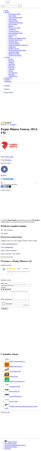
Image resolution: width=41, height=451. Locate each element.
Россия (10, 59)
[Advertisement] (20, 108)
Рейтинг (7, 79)
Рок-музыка (12, 16)
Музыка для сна (13, 48)
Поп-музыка (12, 19)
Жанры (7, 12)
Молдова (11, 66)
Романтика (12, 47)
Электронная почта (7, 285)
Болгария (11, 74)
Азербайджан (12, 76)
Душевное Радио (14, 386)
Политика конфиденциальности (15, 445)
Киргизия (11, 67)
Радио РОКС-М (14, 391)
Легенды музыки (14, 43)
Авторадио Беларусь (16, 366)
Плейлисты (8, 78)
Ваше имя (4, 283)
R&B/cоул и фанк (14, 54)
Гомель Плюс (13, 376)
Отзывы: (13, 124)
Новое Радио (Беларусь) (17, 381)
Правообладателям (11, 447)
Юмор (10, 36)
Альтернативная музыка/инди (18, 45)
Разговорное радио (14, 14)
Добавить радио (12, 441)
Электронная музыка (15, 17)
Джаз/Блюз (12, 29)
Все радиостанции (11, 443)
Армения (11, 69)
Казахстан (11, 64)
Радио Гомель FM (15, 371)
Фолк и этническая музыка (17, 38)
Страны (7, 57)
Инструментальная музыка (17, 50)
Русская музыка (13, 31)
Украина (11, 62)
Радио (6, 10)
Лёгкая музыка (13, 21)
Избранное (8, 81)
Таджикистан (12, 73)
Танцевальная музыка (15, 22)
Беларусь (11, 60)
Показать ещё (5, 412)
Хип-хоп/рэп (12, 35)
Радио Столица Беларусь (17, 361)
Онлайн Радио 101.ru (15, 40)
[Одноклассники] (4, 186)
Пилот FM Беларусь (15, 396)
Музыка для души (14, 28)
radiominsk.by (9, 247)
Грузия (10, 71)
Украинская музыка (14, 55)
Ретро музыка (12, 24)
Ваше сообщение (6, 299)
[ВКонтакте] (2, 186)
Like (38, 183)
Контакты (8, 448)
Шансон (11, 26)
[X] (10, 186)
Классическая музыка (15, 33)
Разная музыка (13, 41)
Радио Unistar (13, 401)
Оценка (3, 287)
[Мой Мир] (7, 186)
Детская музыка (13, 52)
